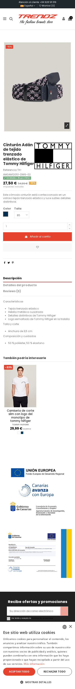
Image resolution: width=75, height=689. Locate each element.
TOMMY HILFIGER (20, 424)
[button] (37, 682)
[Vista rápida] (22, 406)
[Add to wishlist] (37, 247)
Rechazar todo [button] (55, 671)
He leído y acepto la (32, 618)
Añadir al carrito (40, 236)
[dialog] (37, 655)
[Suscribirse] (64, 611)
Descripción (12, 278)
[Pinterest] (13, 262)
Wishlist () (48, 5)
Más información (34, 664)
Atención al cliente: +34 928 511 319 (37, 2)
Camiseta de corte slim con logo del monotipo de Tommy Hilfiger (20, 416)
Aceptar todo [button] (19, 671)
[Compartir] (4, 262)
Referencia (10, 170)
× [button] (70, 626)
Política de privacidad (42, 618)
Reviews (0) (12, 291)
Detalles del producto (20, 285)
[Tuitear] (9, 262)
